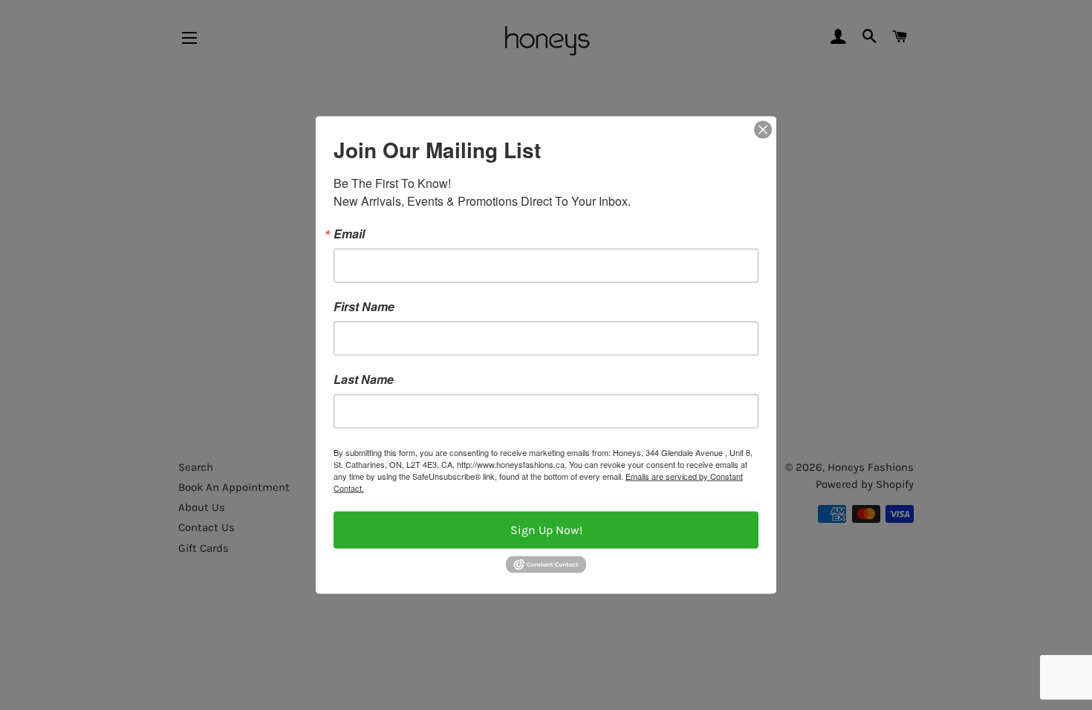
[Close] (763, 130)
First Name (364, 307)
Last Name (364, 379)
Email (349, 234)
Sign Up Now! (546, 530)
